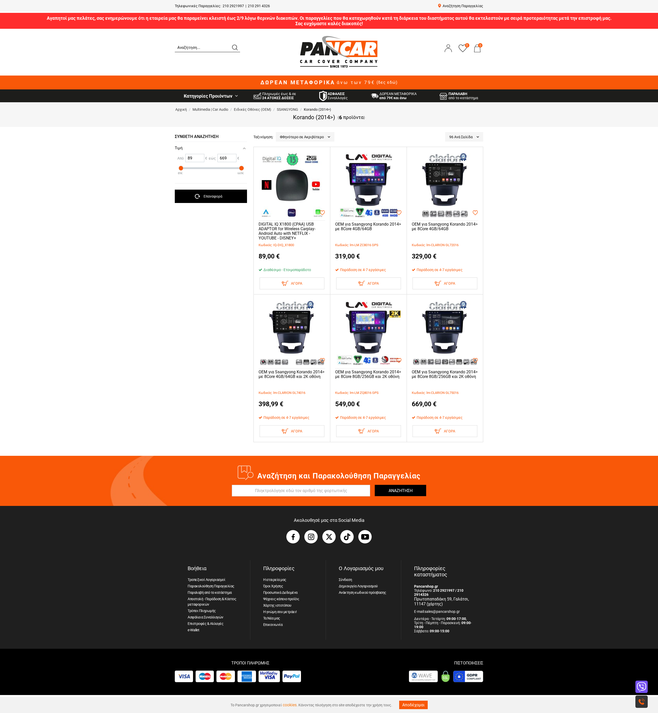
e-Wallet (193, 630)
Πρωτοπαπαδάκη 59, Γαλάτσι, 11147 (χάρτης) (441, 601)
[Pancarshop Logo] (339, 51)
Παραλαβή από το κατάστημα (210, 592)
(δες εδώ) (387, 82)
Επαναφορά (213, 196)
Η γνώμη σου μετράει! (280, 612)
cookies (290, 704)
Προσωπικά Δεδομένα (280, 592)
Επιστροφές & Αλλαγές (205, 624)
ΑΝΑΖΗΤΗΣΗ (401, 490)
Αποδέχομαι (413, 704)
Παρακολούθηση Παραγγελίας (211, 586)
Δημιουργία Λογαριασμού (358, 586)
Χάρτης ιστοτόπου (277, 605)
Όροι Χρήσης (273, 586)
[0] (477, 53)
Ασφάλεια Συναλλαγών (205, 617)
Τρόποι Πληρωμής (202, 611)
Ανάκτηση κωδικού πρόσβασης (362, 592)
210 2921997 (233, 6)
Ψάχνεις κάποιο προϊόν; (281, 599)
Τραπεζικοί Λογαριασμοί (206, 580)
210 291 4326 (259, 6)
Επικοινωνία (273, 625)
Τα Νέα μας (271, 618)
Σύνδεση (345, 580)
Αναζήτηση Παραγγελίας (463, 6)
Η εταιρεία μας (274, 580)
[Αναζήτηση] (234, 47)
